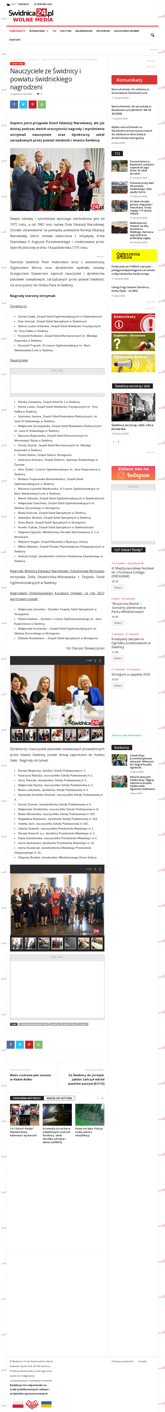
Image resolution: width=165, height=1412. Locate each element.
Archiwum (103, 30)
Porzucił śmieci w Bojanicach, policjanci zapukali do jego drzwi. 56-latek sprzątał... (142, 167)
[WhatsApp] (42, 104)
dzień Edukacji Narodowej (33, 1024)
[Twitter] (23, 104)
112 (54, 30)
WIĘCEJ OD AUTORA (59, 1098)
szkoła (83, 1024)
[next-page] (102, 1098)
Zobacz (118, 587)
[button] (152, 35)
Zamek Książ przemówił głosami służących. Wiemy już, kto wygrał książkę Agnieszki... (142, 761)
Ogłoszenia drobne (126, 30)
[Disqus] (57, 1197)
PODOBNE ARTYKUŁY (27, 1098)
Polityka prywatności (123, 1361)
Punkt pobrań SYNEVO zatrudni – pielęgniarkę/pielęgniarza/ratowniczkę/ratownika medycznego (133, 270)
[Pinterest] (33, 104)
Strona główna (17, 59)
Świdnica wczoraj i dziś (132, 386)
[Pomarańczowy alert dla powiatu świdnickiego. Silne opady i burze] (119, 187)
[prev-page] (98, 1098)
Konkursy (121, 747)
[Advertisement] (73, 384)
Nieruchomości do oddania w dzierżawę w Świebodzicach (130, 91)
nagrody (55, 1024)
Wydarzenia (37, 30)
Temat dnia (32, 59)
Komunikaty (17, 30)
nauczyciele (69, 1024)
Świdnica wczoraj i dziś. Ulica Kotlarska (132, 427)
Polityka (65, 30)
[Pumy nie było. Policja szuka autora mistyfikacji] (89, 1114)
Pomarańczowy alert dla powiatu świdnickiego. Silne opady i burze (142, 187)
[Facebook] (14, 104)
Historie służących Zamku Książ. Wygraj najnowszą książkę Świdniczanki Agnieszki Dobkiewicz (142, 783)
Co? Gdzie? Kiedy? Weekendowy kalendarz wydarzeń (23, 1132)
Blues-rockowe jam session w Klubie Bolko (30, 1077)
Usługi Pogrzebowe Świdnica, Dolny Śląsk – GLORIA (130, 289)
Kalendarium (83, 30)
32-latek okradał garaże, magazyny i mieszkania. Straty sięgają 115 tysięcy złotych (141, 207)
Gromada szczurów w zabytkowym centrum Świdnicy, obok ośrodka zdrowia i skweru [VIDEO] (56, 1135)
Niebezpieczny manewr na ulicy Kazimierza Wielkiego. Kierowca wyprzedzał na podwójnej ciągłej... (141, 230)
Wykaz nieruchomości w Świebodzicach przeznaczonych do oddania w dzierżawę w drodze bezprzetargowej (131, 132)
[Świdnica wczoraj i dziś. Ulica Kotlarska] (133, 407)
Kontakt (15, 39)
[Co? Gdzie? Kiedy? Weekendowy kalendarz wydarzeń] (24, 1114)
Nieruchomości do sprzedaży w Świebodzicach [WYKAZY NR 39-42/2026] (131, 109)
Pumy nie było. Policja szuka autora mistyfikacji (89, 1132)
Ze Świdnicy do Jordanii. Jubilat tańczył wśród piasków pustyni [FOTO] (86, 1079)
